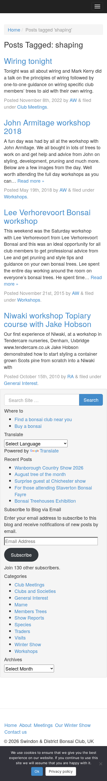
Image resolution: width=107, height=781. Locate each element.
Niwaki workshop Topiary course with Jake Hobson (47, 319)
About (25, 725)
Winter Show (28, 644)
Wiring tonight (28, 60)
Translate (49, 450)
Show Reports (29, 617)
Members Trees (31, 611)
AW (73, 99)
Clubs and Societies (35, 590)
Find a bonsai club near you (43, 419)
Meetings (43, 725)
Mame (21, 604)
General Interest (20, 383)
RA (70, 376)
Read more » (30, 180)
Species (23, 624)
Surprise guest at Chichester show (50, 480)
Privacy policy (61, 771)
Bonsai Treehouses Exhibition (45, 500)
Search (91, 399)
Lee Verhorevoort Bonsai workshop (47, 216)
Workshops (15, 196)
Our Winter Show (73, 725)
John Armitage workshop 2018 (47, 126)
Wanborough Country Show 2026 (49, 467)
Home (14, 29)
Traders (22, 631)
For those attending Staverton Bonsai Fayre (53, 490)
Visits (20, 637)
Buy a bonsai (28, 425)
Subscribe (21, 554)
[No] (100, 763)
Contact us (15, 731)
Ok (37, 771)
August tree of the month (40, 474)
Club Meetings (32, 106)
